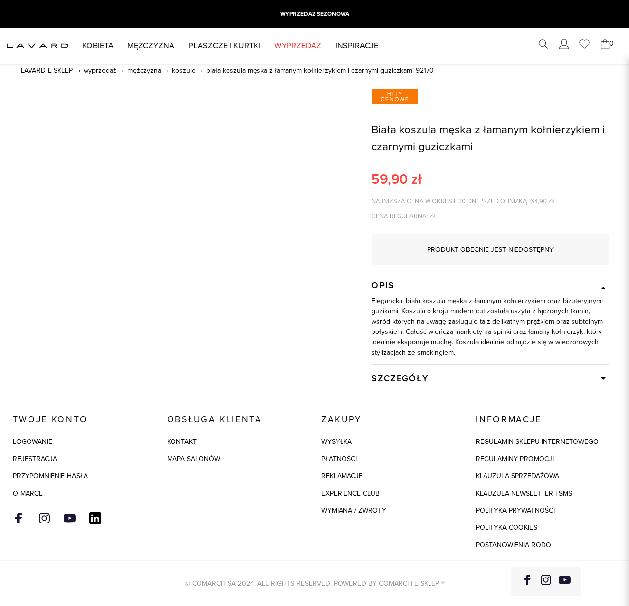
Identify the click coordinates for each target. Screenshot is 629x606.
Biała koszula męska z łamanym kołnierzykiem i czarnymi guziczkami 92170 (320, 70)
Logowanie (32, 442)
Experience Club (350, 493)
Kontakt (182, 442)
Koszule (184, 70)
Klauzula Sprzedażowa (517, 476)
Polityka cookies (506, 528)
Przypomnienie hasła (50, 476)
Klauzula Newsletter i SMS (524, 493)
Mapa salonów (193, 459)
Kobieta (98, 45)
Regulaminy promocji (515, 459)
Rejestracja (35, 459)
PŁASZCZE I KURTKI (224, 45)
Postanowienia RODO (513, 545)
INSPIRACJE (356, 45)
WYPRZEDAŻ (297, 45)
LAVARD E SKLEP (47, 70)
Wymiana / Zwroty (353, 510)
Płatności (339, 459)
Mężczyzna (150, 45)
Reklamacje (342, 476)
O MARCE (28, 493)
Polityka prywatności (515, 510)
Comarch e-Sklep (409, 583)
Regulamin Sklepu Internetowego (537, 442)
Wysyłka (336, 442)
